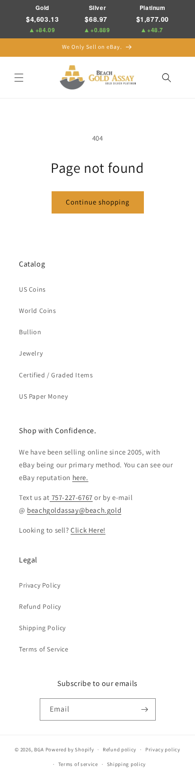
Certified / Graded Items (56, 375)
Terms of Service (44, 649)
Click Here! (88, 530)
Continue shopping (98, 201)
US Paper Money (43, 396)
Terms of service (78, 764)
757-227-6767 (71, 497)
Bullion (30, 332)
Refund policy (119, 749)
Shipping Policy (42, 628)
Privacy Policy (39, 585)
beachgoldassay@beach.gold (74, 510)
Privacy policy (162, 749)
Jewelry (31, 353)
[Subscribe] (144, 709)
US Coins (32, 289)
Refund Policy (40, 606)
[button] (19, 77)
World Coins (37, 310)
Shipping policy (126, 764)
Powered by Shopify (69, 749)
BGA (39, 749)
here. (80, 477)
